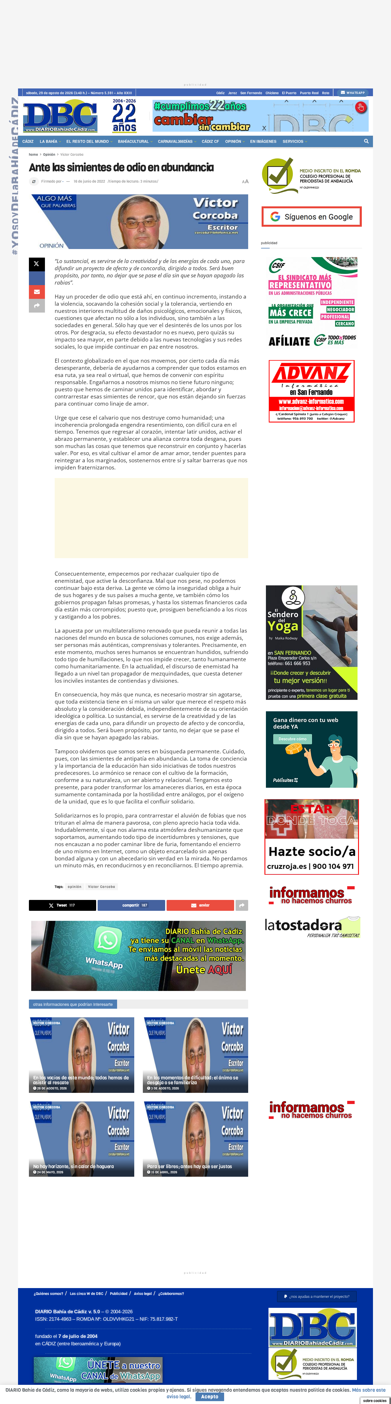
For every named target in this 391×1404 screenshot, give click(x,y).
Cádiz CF (210, 141)
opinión (75, 886)
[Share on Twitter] (37, 264)
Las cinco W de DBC (86, 1293)
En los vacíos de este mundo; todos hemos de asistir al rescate (81, 1080)
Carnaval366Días (175, 141)
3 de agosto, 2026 (164, 1088)
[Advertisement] (195, 40)
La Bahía (48, 141)
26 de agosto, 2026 (51, 1088)
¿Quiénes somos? (48, 1293)
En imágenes (263, 141)
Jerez (232, 93)
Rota (325, 93)
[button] (317, 1296)
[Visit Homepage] (81, 116)
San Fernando (251, 93)
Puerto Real (309, 93)
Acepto (209, 1396)
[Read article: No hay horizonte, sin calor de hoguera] (81, 1139)
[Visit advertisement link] (261, 116)
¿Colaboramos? (171, 1293)
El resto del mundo (87, 141)
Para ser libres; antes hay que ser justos (189, 1166)
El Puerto (289, 93)
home (33, 154)
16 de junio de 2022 (89, 181)
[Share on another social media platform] (37, 306)
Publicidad (118, 1293)
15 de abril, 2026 (163, 1172)
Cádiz (220, 93)
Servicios (293, 141)
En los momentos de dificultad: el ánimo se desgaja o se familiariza (192, 1080)
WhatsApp (355, 93)
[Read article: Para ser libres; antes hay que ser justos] (195, 1139)
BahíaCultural (133, 141)
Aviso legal (143, 1293)
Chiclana (272, 93)
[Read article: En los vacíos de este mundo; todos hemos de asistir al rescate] (81, 1055)
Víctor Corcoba (71, 154)
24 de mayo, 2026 (49, 1172)
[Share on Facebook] (37, 278)
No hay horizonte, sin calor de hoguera (73, 1166)
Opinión (233, 141)
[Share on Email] (37, 292)
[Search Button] (366, 141)
